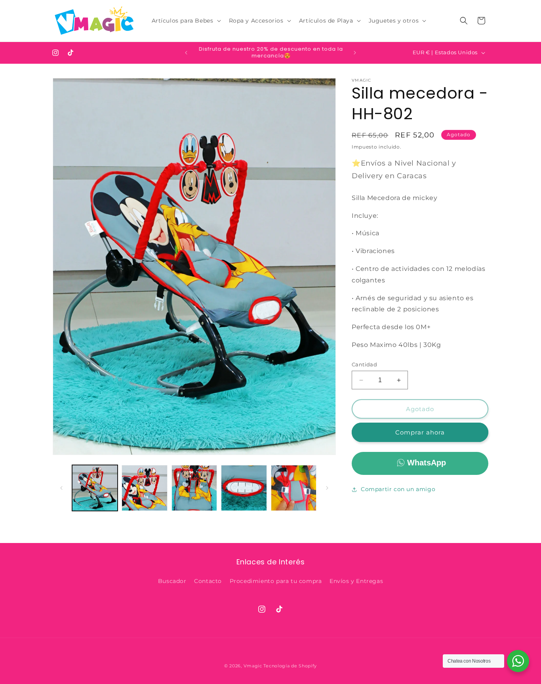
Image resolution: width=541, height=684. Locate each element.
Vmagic (253, 666)
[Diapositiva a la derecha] (327, 488)
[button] (185, 20)
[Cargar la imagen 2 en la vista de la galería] (144, 488)
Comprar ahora (420, 432)
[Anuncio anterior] (186, 52)
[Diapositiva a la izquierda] (61, 488)
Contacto (208, 581)
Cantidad (364, 364)
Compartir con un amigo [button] (398, 489)
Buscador (172, 581)
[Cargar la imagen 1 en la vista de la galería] (95, 488)
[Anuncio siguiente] (355, 52)
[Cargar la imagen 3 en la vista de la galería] (194, 488)
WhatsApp (426, 462)
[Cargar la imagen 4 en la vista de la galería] (244, 488)
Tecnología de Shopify (290, 666)
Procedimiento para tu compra (276, 581)
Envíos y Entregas (356, 581)
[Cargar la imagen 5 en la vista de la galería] (293, 488)
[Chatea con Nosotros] (518, 661)
